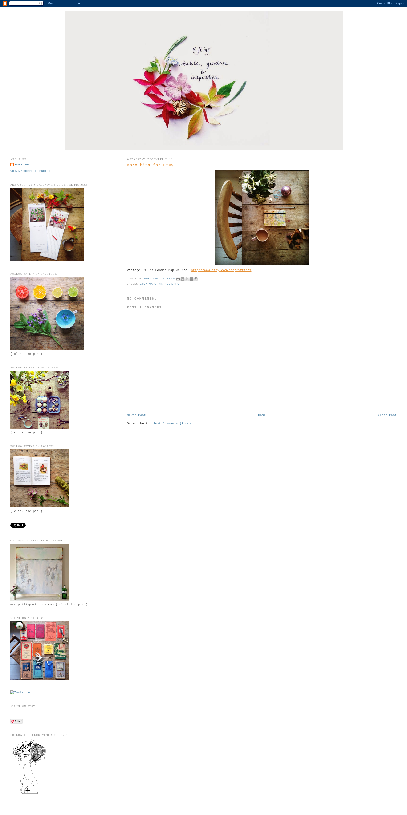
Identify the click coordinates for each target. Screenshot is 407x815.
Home (262, 415)
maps (153, 283)
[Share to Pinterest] (196, 279)
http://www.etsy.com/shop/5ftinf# (221, 270)
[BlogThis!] (182, 279)
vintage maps (169, 283)
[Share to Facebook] (191, 279)
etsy (143, 283)
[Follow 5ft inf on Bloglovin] (29, 793)
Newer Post (136, 415)
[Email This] (178, 279)
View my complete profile (30, 171)
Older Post (387, 415)
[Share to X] (187, 279)
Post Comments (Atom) (172, 423)
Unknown (22, 164)
